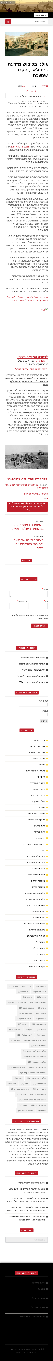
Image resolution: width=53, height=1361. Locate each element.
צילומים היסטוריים (37, 930)
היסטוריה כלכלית (38, 789)
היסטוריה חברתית (37, 783)
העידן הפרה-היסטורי (36, 820)
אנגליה (26, 986)
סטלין (12, 1084)
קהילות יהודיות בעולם (36, 936)
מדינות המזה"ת (38, 868)
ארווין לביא (39, 503)
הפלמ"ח (41, 1019)
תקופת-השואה (25, 1111)
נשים (24, 1084)
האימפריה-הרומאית (17, 1003)
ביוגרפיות (23, 992)
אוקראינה (41, 986)
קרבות (21, 1094)
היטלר (42, 1008)
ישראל (41, 1035)
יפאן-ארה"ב (15, 1030)
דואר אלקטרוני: (22, 601)
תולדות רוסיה (39, 960)
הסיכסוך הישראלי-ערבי (35, 813)
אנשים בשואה (39, 758)
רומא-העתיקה (38, 1105)
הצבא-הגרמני (39, 1024)
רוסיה (23, 1105)
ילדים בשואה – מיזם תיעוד (33, 670)
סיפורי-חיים (39, 1089)
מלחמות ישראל (28, 101)
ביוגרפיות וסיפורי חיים (35, 771)
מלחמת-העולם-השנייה (35, 1057)
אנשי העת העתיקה (37, 752)
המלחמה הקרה (38, 801)
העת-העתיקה (25, 1013)
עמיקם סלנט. (14, 1349)
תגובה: (45, 589)
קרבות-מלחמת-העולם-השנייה (32, 1100)
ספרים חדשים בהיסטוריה (34, 924)
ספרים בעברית (39, 917)
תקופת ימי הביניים (37, 966)
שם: (46, 601)
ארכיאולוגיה (39, 992)
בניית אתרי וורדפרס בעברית (26, 1352)
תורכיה (42, 1111)
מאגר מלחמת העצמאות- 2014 (32, 682)
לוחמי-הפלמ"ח (25, 1035)
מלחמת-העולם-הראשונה (34, 1051)
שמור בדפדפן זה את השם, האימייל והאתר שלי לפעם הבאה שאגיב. (30, 616)
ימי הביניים (40, 838)
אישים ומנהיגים (38, 740)
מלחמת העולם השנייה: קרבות (33, 1073)
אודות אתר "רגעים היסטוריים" (32, 658)
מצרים (18, 1078)
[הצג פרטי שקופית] (26, 6)
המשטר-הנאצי (26, 1008)
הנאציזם (41, 807)
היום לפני (41, 777)
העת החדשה (39, 826)
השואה (22, 1024)
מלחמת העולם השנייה (35, 899)
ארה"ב (13, 986)
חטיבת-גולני (16, 503)
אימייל (44, 711)
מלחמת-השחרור (37, 1067)
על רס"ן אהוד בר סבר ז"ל (36, 494)
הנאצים (41, 1013)
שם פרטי (43, 701)
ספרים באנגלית (38, 911)
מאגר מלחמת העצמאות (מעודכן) (31, 676)
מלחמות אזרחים (38, 881)
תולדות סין (40, 954)
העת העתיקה (39, 832)
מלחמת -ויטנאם (17, 1067)
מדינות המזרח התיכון (36, 875)
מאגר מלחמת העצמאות (35, 856)
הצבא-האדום (24, 1019)
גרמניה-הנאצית (38, 1003)
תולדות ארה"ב (39, 948)
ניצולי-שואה (39, 1084)
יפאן (29, 1030)
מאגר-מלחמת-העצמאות (35, 1040)
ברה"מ (41, 997)
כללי (43, 850)
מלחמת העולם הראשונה (34, 893)
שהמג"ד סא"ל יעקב (19, 147)
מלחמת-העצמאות (37, 1062)
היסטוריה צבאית (36, 96)
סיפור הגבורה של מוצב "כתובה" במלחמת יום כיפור (29, 544)
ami (20, 86)
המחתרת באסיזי (25, 1183)
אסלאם (42, 764)
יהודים (41, 1030)
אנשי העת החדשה (37, 746)
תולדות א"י (40, 942)
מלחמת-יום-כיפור (35, 506)
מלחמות (15, 1040)
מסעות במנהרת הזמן (36, 905)
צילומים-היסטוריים (20, 1089)
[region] (26, 6)
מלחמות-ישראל (38, 1046)
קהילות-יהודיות (38, 1094)
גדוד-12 (28, 503)
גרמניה (27, 997)
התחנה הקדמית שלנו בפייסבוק (32, 664)
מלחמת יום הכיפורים (36, 1078)
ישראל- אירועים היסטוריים (34, 844)
